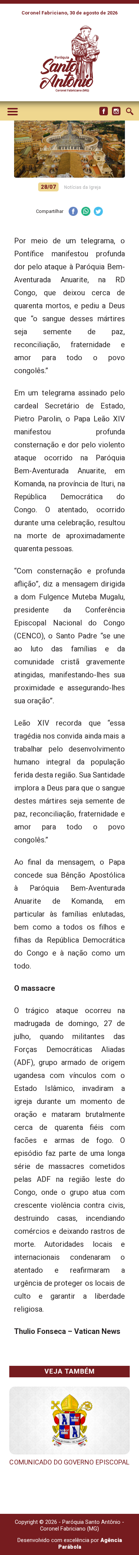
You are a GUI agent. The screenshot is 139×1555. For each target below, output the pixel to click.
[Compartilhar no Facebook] (73, 212)
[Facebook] (103, 111)
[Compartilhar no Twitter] (98, 212)
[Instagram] (116, 111)
